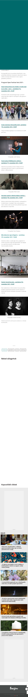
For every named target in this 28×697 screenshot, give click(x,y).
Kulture (4, 350)
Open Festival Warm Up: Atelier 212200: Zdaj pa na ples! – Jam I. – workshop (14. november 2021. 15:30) (14, 89)
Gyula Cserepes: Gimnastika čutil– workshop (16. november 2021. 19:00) (13, 126)
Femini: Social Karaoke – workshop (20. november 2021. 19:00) (12, 283)
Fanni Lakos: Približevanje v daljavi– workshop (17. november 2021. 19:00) (12, 162)
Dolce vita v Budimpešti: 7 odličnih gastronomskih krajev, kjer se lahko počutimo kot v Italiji (12, 548)
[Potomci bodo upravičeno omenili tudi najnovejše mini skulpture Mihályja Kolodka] (14, 613)
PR (17, 695)
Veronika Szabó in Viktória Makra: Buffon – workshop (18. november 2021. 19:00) (13, 197)
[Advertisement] (13, 421)
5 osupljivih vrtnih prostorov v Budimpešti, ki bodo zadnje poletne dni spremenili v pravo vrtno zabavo (14, 634)
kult (17, 350)
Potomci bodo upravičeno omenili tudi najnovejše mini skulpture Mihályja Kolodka (14, 617)
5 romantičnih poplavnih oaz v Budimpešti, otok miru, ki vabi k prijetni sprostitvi (14, 583)
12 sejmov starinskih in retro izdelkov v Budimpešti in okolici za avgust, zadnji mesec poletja (13, 565)
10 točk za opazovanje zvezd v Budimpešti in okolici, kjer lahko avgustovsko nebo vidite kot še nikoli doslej (13, 599)
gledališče (11, 350)
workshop (23, 350)
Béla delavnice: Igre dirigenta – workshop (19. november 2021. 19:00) (13, 236)
